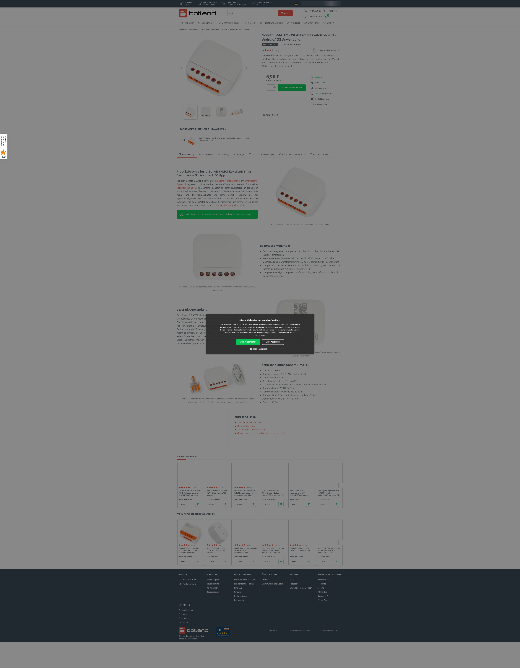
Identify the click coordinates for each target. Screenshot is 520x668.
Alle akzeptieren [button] (248, 342)
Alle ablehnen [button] (273, 342)
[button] (260, 349)
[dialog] (260, 334)
